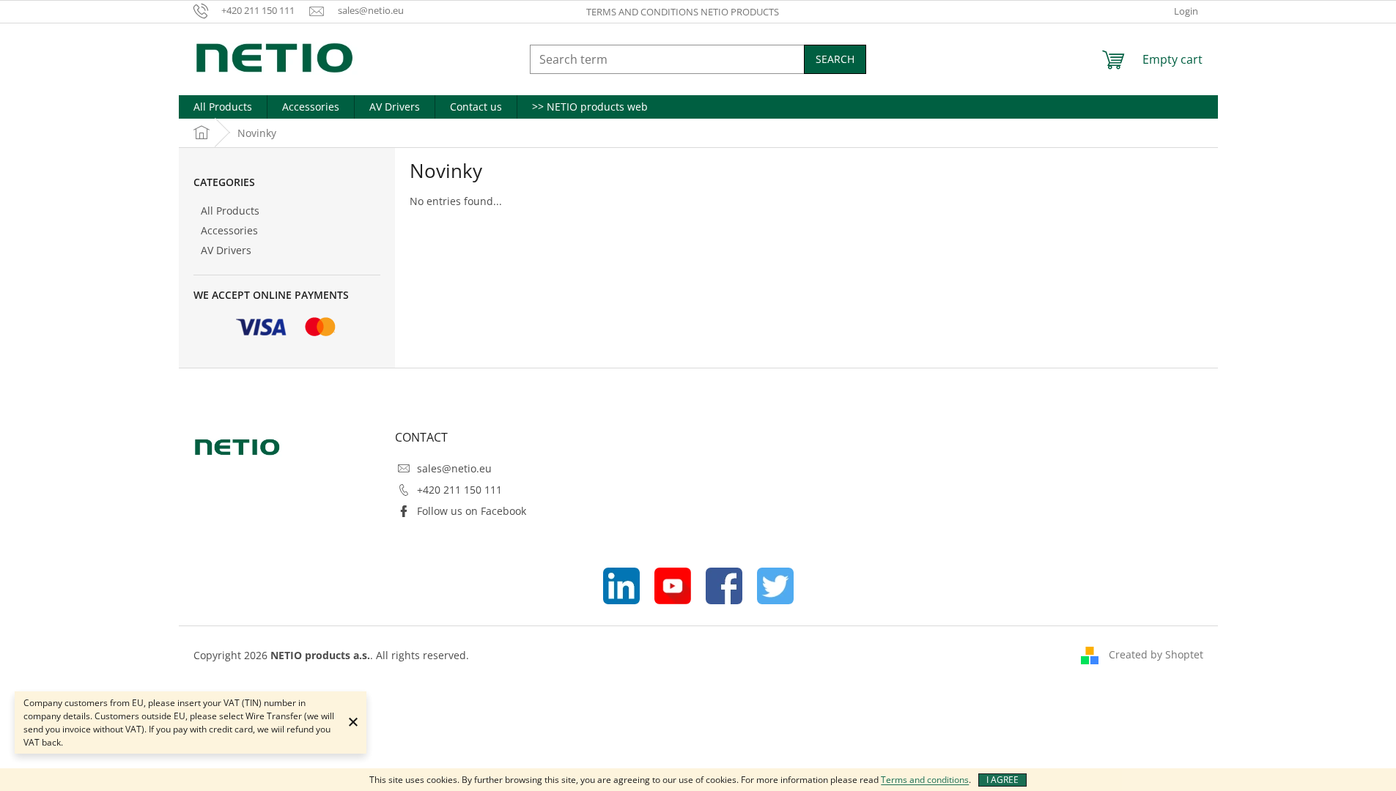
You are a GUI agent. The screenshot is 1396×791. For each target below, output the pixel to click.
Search (835, 59)
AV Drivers (226, 250)
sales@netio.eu (454, 468)
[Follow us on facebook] (724, 584)
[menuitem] (223, 107)
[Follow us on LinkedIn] (621, 584)
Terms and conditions (925, 779)
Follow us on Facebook (471, 511)
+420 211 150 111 (459, 490)
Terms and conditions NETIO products (682, 11)
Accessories (229, 230)
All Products (230, 211)
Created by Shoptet (1156, 654)
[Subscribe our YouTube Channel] (672, 584)
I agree (1002, 779)
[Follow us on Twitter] (775, 584)
